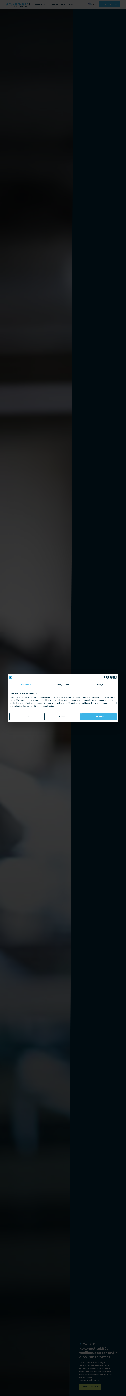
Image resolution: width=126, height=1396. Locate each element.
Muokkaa (61, 717)
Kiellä (27, 717)
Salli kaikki (99, 717)
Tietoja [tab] (100, 685)
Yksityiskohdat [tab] (63, 685)
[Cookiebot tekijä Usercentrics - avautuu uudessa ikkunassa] (106, 677)
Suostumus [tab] (26, 685)
